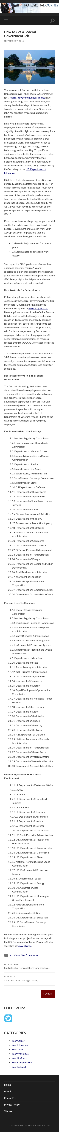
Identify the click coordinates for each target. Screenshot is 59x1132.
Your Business (19, 1058)
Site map (8, 1111)
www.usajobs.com (38, 308)
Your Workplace (20, 1053)
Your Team (17, 1049)
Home (7, 1084)
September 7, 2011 (14, 41)
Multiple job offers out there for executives (27, 966)
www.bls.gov (24, 945)
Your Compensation (29, 955)
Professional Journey (29, 1125)
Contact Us (10, 1097)
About (7, 1091)
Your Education (20, 1045)
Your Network (19, 1066)
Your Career (15, 955)
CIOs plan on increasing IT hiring (21, 979)
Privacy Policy (12, 1104)
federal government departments (27, 97)
